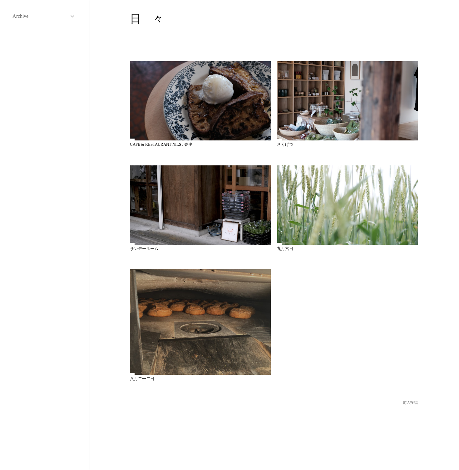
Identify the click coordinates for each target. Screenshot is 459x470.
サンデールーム (144, 248)
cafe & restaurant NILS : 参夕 (161, 144)
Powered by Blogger (279, 440)
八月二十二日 (142, 378)
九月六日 (285, 248)
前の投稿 (410, 402)
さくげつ (285, 144)
